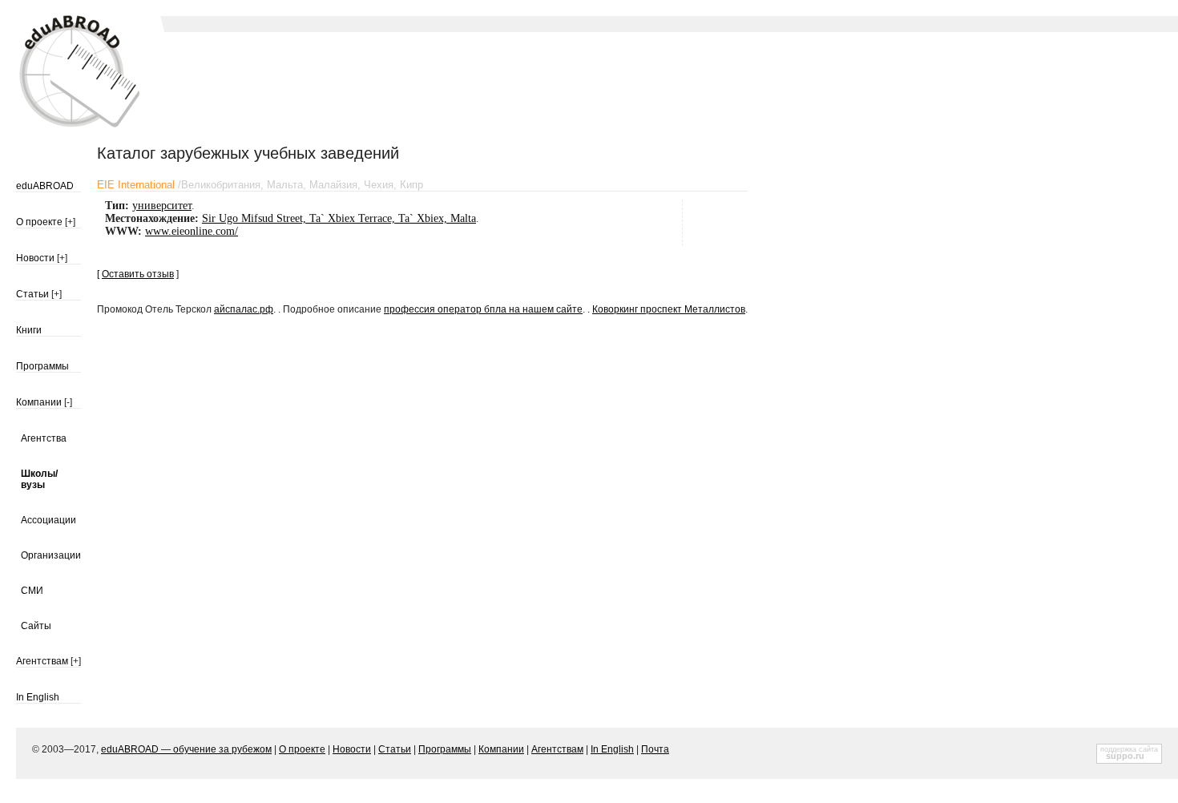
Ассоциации (48, 520)
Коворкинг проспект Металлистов (668, 309)
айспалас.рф (243, 309)
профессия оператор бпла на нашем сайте (483, 309)
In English (37, 697)
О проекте (39, 222)
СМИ (32, 590)
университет (162, 206)
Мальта (285, 185)
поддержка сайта (1129, 749)
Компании (39, 402)
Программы (42, 366)
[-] (68, 402)
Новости (35, 258)
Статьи (32, 294)
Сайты (36, 626)
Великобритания (220, 185)
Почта (655, 749)
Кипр (411, 185)
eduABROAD (45, 186)
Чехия (378, 185)
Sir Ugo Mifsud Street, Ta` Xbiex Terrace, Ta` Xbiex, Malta (339, 218)
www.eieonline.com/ (191, 231)
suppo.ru (1125, 756)
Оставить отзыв (138, 274)
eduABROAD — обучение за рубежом (186, 749)
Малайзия (333, 185)
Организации (51, 555)
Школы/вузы (39, 479)
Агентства (44, 438)
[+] (70, 222)
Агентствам (42, 661)
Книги (29, 330)
